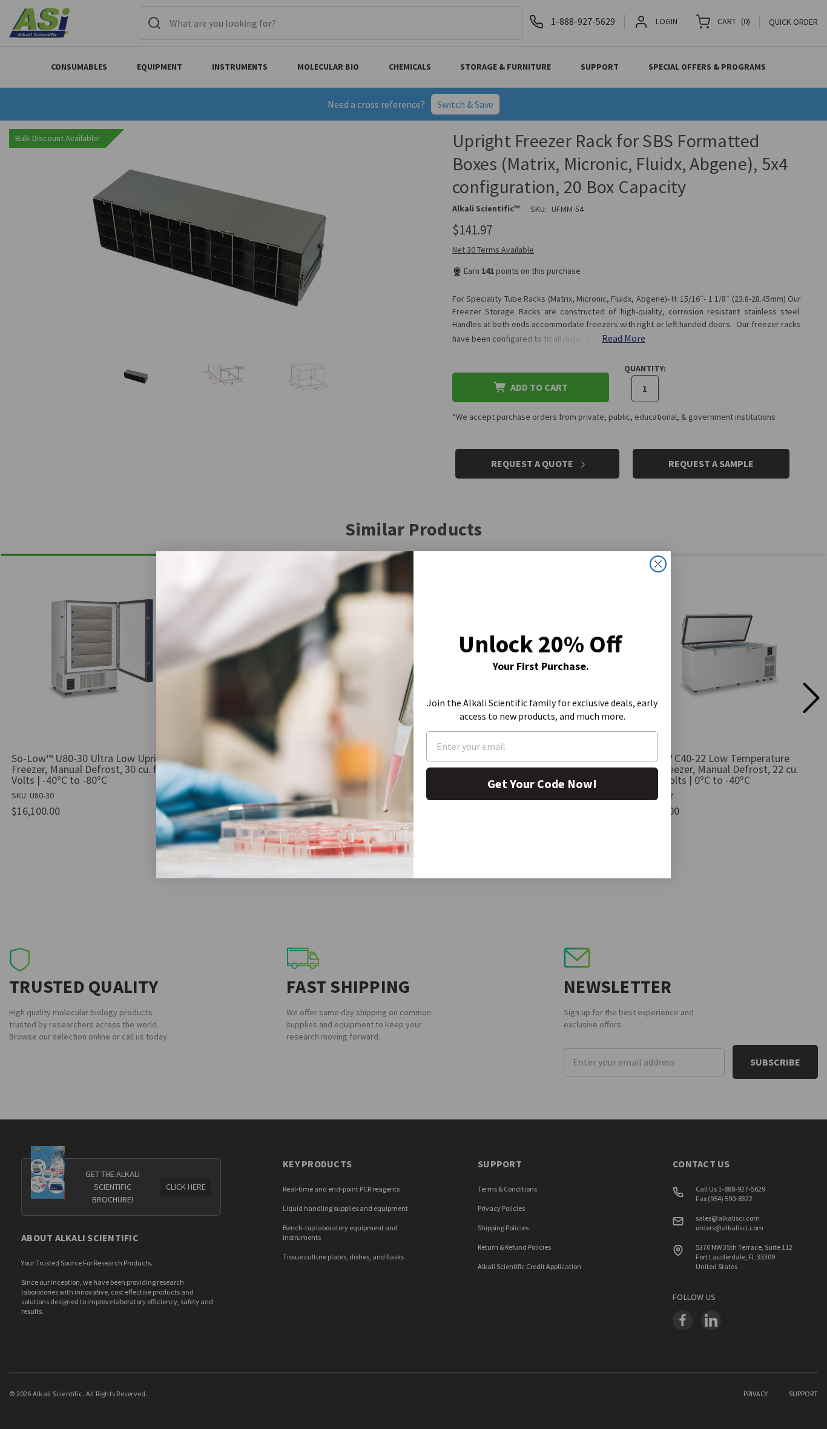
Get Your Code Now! (542, 783)
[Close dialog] (658, 564)
